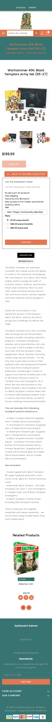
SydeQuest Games (15, 52)
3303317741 (26, 639)
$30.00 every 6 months (21, 224)
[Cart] (48, 33)
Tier (7, 207)
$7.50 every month (19, 220)
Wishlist (32, 7)
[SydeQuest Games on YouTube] (29, 3)
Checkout (21, 7)
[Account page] (42, 33)
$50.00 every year (19, 228)
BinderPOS (41, 710)
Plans (7, 216)
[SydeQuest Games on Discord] (34, 3)
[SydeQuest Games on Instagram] (23, 3)
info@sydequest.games (26, 652)
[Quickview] (20, 597)
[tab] (25, 255)
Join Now (26, 242)
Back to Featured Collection (28, 174)
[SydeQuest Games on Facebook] (18, 3)
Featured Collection (36, 52)
